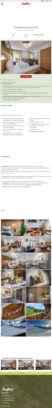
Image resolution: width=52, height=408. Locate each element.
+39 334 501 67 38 (8, 398)
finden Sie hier (26, 186)
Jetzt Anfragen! (26, 76)
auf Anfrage (16, 99)
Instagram (6, 403)
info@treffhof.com (8, 400)
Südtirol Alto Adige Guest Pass (36, 131)
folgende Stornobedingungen (33, 184)
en (3, 1)
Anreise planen (6, 406)
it (1, 1)
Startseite (2, 373)
